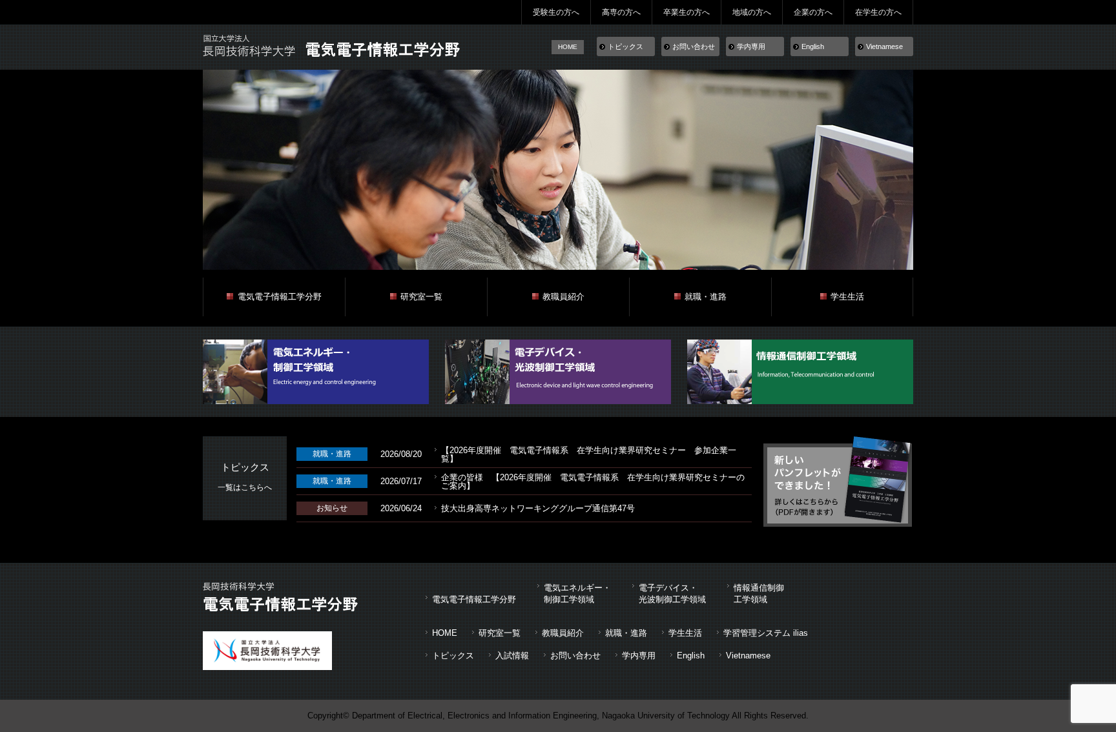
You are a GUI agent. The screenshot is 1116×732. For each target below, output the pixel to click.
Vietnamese (884, 46)
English (812, 46)
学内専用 (751, 46)
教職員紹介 (563, 296)
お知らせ (331, 508)
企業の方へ (813, 12)
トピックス (625, 46)
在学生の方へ (878, 12)
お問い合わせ (693, 46)
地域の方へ (751, 12)
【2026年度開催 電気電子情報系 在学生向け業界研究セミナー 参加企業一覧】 (588, 454)
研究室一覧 (421, 296)
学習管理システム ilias (765, 633)
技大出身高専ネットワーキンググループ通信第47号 (538, 508)
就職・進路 (706, 296)
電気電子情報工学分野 (280, 296)
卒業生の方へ (686, 12)
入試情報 (512, 655)
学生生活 (847, 296)
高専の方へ (621, 12)
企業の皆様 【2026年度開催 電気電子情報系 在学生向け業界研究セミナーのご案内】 (593, 481)
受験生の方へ (556, 12)
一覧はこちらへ (245, 487)
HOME (567, 46)
